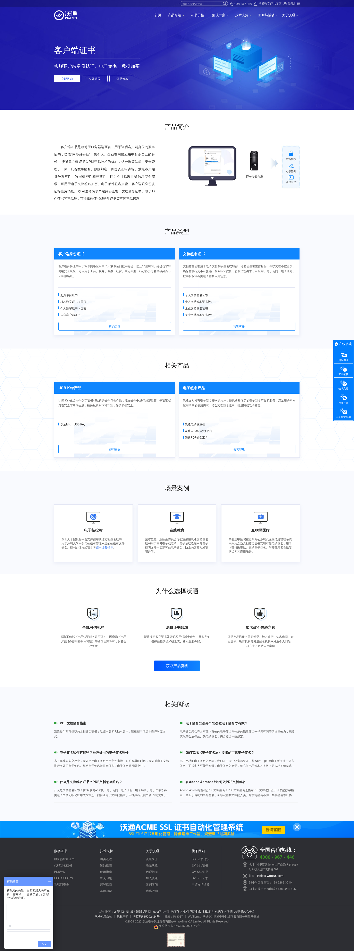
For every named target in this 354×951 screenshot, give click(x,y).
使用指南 (106, 871)
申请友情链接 (201, 884)
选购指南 (106, 865)
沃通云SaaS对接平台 (198, 431)
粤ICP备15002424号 (146, 916)
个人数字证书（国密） (74, 308)
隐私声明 (122, 916)
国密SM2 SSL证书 (201, 911)
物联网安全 (61, 884)
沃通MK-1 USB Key (72, 424)
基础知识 (106, 890)
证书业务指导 (104, 547)
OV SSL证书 (200, 871)
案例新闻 (152, 884)
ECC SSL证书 (63, 878)
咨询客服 (114, 326)
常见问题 (106, 878)
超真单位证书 (69, 295)
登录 (290, 3)
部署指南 (106, 884)
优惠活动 (152, 890)
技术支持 (241, 15)
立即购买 (94, 79)
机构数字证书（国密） (74, 301)
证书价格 (197, 15)
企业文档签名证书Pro (198, 315)
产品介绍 (174, 15)
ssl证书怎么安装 (244, 911)
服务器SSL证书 (64, 859)
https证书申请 (160, 911)
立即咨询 (67, 79)
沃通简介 (152, 859)
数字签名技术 (179, 911)
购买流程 (106, 859)
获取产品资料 (177, 665)
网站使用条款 (103, 916)
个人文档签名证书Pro (198, 301)
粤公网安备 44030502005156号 (179, 926)
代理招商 (152, 871)
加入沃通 (152, 878)
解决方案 (218, 15)
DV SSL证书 (200, 878)
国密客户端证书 (70, 315)
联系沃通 (152, 865)
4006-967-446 (243, 3)
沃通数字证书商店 (270, 3)
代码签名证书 (63, 865)
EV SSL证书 (200, 865)
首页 (158, 15)
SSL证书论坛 (200, 859)
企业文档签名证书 (196, 308)
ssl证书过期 (121, 911)
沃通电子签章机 (195, 424)
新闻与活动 (266, 15)
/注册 (296, 3)
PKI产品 (59, 871)
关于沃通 (288, 15)
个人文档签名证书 (196, 295)
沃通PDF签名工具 (196, 437)
